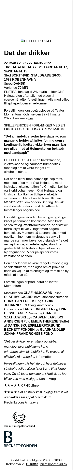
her (30, 118)
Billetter (32, 464)
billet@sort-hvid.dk (53, 464)
